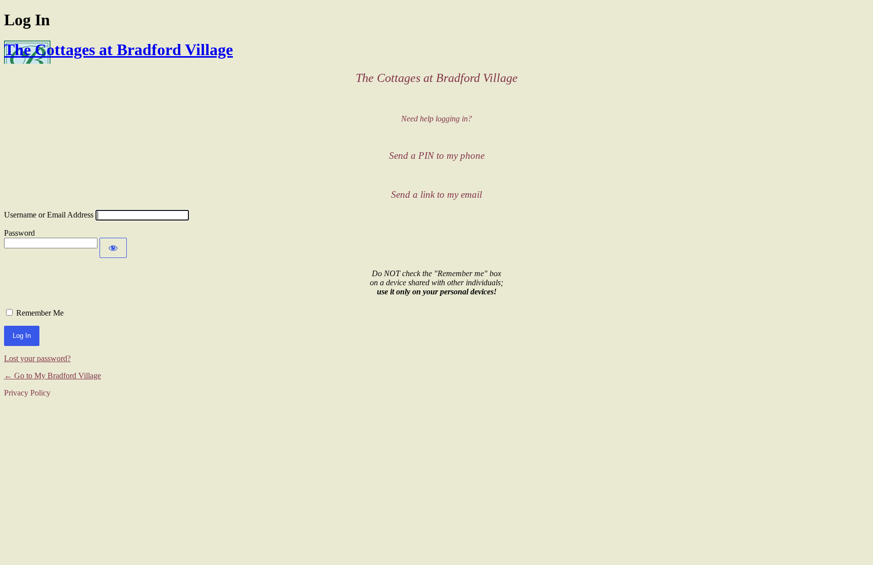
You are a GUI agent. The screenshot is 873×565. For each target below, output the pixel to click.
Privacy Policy (27, 392)
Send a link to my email (436, 194)
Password (19, 233)
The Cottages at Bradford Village (118, 49)
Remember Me (40, 313)
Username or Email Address (48, 214)
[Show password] (113, 248)
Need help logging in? (436, 118)
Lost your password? (37, 358)
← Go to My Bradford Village (52, 375)
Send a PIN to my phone (436, 155)
